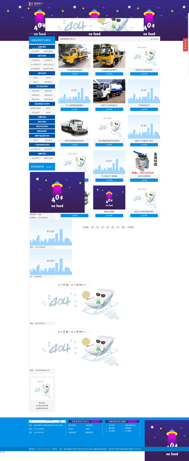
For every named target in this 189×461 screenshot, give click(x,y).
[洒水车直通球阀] (144, 162)
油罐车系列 (42, 154)
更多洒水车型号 (48, 69)
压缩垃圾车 (35, 91)
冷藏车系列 (42, 117)
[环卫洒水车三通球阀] (109, 162)
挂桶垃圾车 (48, 91)
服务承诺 (112, 428)
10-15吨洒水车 (36, 64)
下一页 (130, 227)
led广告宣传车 (35, 149)
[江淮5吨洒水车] (144, 91)
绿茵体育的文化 (130, 425)
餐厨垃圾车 (48, 95)
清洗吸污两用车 (35, 108)
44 (123, 227)
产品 (39, 34)
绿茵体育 (32, 34)
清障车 (35, 140)
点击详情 (74, 74)
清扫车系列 (42, 73)
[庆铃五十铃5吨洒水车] (109, 91)
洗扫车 (48, 78)
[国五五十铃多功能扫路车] (144, 197)
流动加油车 (35, 158)
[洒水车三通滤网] (74, 162)
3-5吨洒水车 (35, 60)
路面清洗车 (48, 82)
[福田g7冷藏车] (109, 197)
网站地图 (2, 452)
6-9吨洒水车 (48, 60)
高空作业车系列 (42, 126)
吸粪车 (48, 112)
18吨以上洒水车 (48, 64)
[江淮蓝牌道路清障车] (109, 56)
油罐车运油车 (48, 158)
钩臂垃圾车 (35, 95)
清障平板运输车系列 (42, 136)
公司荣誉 (128, 431)
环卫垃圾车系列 (42, 86)
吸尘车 (35, 82)
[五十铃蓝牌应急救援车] (74, 91)
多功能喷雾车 (35, 69)
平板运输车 (48, 140)
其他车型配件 (48, 51)
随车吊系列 (42, 122)
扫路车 (35, 78)
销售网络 (128, 428)
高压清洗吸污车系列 (42, 104)
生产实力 (112, 425)
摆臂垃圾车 (35, 99)
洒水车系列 (42, 56)
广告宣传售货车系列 (42, 145)
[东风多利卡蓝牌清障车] (144, 56)
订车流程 (112, 431)
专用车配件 (42, 47)
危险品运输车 (42, 131)
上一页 (85, 227)
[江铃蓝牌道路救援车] (74, 56)
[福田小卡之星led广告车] (144, 127)
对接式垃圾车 (48, 99)
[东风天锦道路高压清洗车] (74, 127)
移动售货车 (48, 149)
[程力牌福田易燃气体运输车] (109, 127)
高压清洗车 (35, 112)
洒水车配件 (35, 51)
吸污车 (48, 108)
